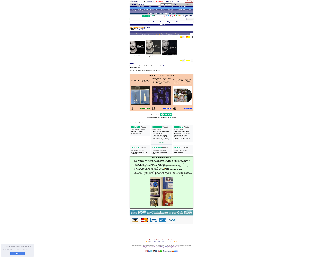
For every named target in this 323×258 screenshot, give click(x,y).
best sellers (174, 7)
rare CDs (139, 9)
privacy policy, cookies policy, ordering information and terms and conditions (165, 253)
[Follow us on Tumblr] (172, 16)
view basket (149, 1)
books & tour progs (181, 9)
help (173, 1)
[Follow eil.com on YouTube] (159, 251)
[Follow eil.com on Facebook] (149, 251)
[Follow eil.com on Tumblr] (156, 251)
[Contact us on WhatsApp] (176, 16)
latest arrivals (147, 7)
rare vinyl (146, 9)
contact (167, 1)
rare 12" (162, 9)
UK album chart (161, 7)
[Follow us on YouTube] (174, 16)
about (178, 1)
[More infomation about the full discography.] (149, 27)
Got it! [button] (17, 253)
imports (134, 10)
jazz (154, 10)
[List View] (183, 38)
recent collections (171, 247)
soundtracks (149, 10)
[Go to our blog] (187, 16)
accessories (152, 246)
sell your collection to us (149, 247)
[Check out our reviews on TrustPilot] (166, 168)
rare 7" (157, 9)
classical (158, 10)
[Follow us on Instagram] (170, 16)
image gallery (164, 246)
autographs (179, 10)
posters (190, 9)
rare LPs (152, 9)
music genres (176, 246)
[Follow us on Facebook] (166, 16)
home (144, 246)
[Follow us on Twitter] (168, 16)
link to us (148, 246)
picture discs (170, 10)
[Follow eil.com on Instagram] (154, 251)
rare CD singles (170, 9)
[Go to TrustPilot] (146, 16)
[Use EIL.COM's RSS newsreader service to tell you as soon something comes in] (174, 251)
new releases (135, 7)
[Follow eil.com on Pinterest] (147, 251)
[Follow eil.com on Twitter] (151, 251)
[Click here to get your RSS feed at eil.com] (179, 16)
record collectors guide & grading (160, 247)
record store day (186, 7)
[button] (184, 220)
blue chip (133, 9)
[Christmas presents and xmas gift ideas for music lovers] (161, 215)
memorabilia (187, 10)
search (157, 246)
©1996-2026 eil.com (146, 253)
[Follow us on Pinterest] (164, 16)
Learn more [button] (25, 249)
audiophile (141, 10)
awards (164, 10)
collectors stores (170, 246)
